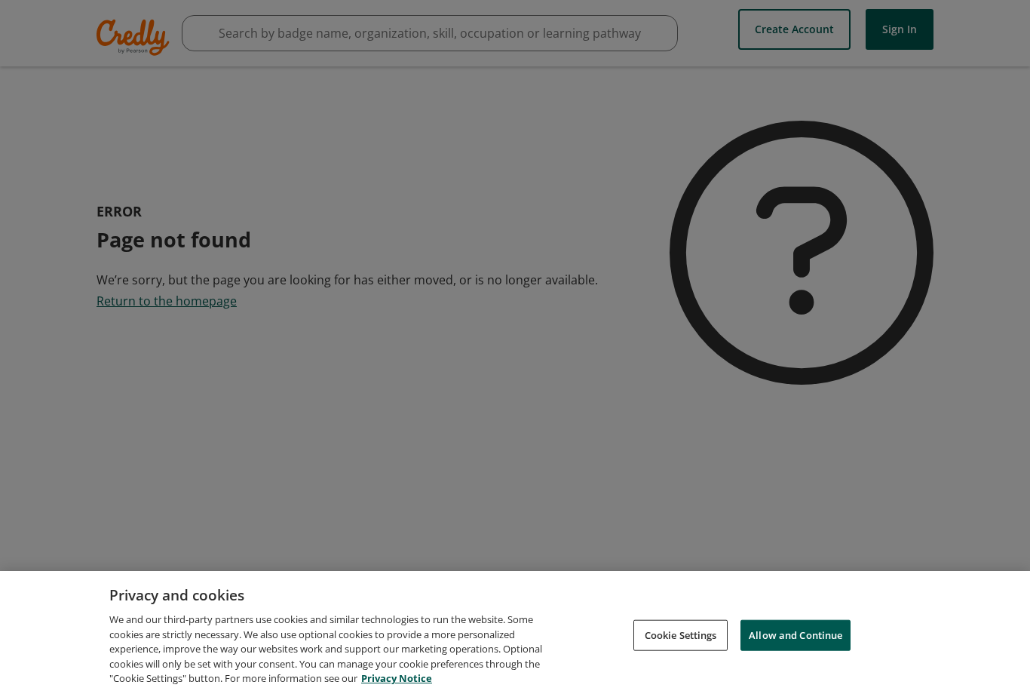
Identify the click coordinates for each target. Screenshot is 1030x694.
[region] (515, 632)
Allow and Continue (795, 634)
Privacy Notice (396, 678)
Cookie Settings (681, 634)
